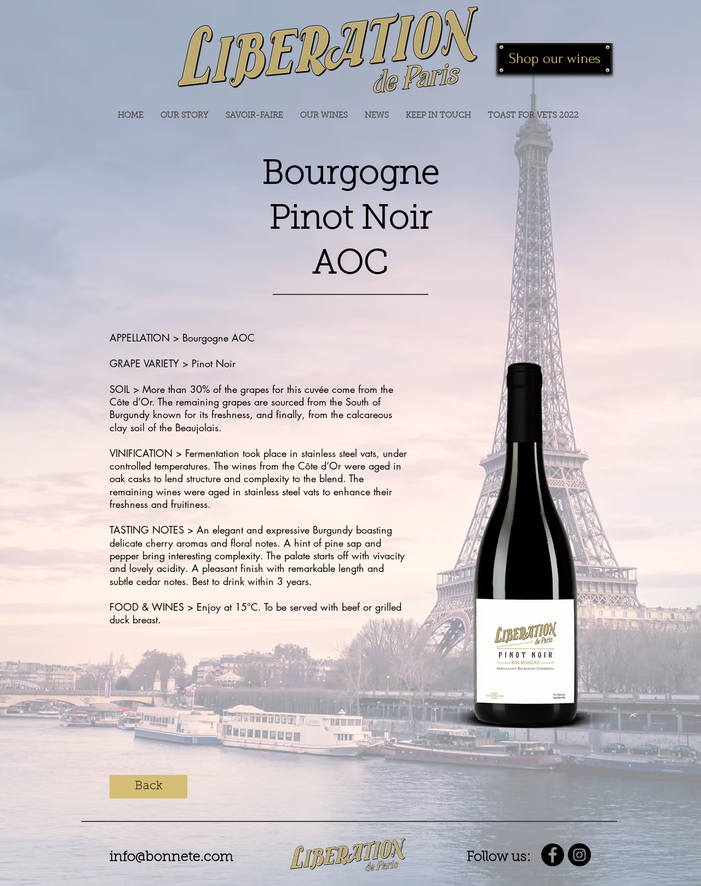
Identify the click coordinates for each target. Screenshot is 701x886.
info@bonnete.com (171, 857)
